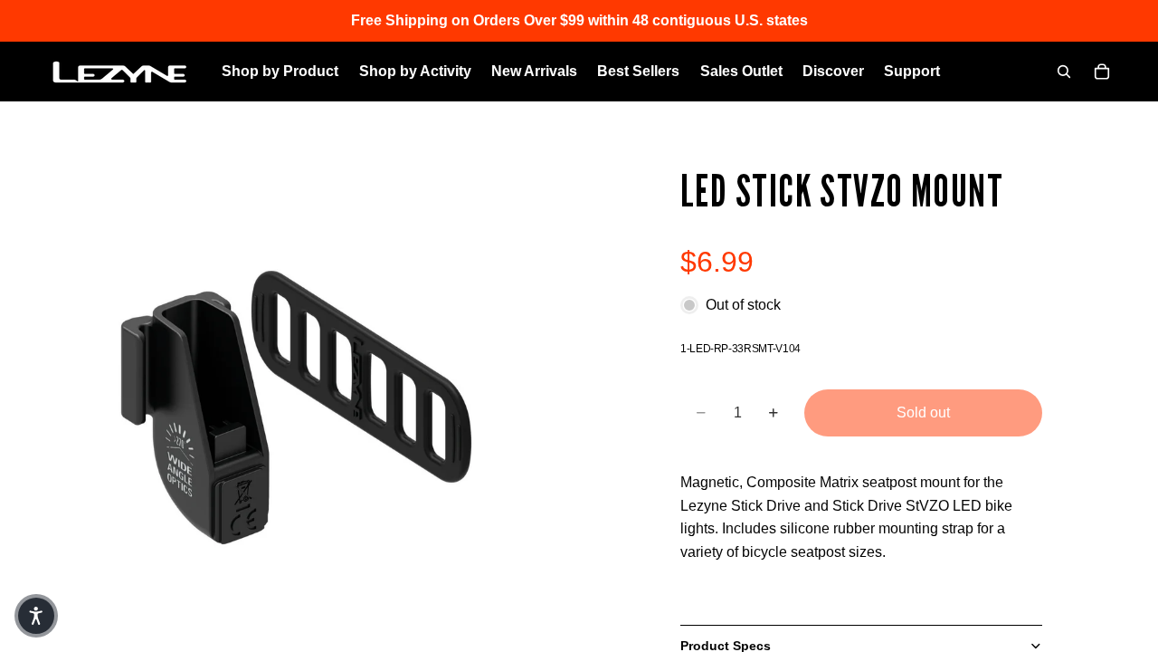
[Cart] (1102, 71)
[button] (36, 616)
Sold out (923, 412)
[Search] (1064, 71)
